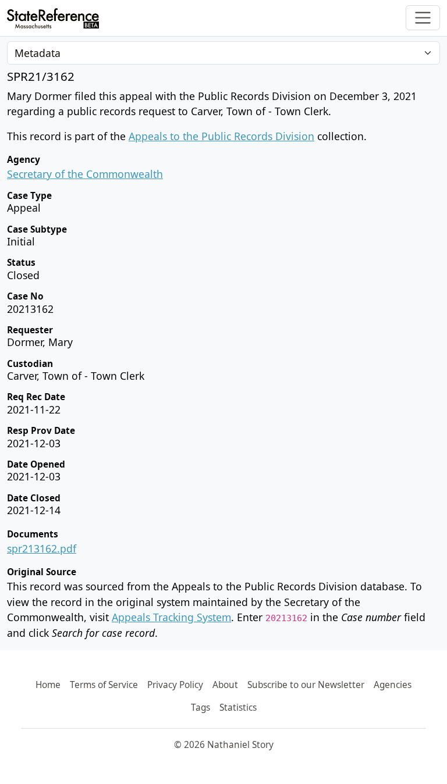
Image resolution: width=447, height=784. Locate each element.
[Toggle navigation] (423, 17)
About (225, 685)
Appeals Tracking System (171, 617)
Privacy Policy (175, 685)
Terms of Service (104, 685)
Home (48, 685)
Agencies (392, 685)
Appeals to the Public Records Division (221, 136)
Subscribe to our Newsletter (305, 685)
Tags (200, 707)
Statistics (238, 707)
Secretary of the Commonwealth (85, 174)
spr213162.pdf (41, 548)
